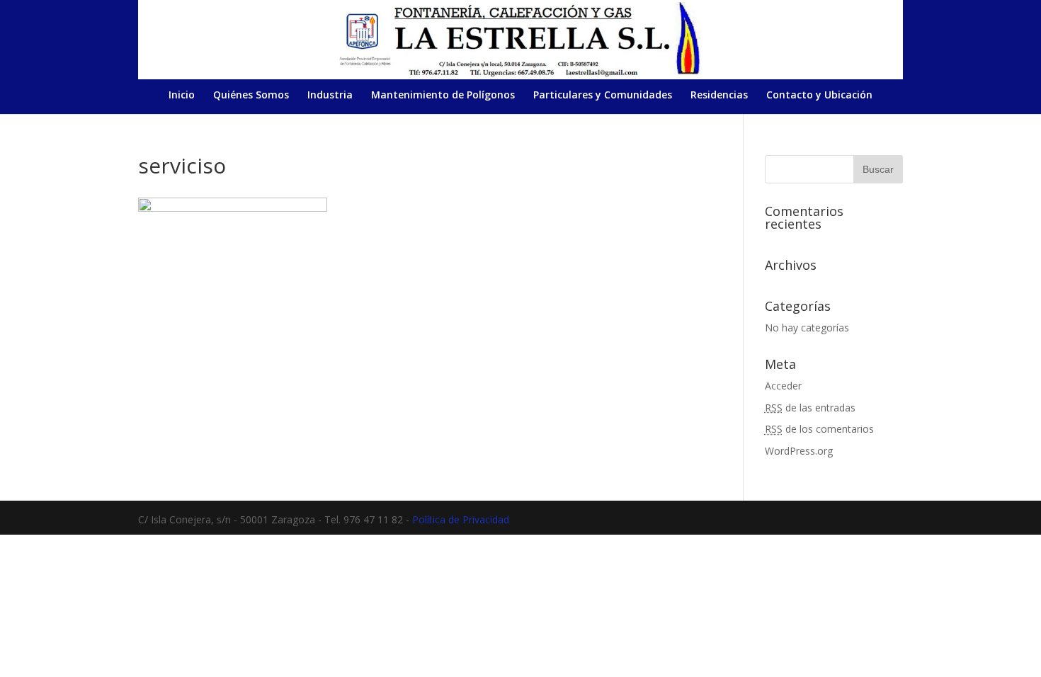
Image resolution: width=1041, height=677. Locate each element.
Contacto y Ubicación (819, 95)
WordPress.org (799, 450)
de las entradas (810, 407)
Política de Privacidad (460, 519)
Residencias (719, 95)
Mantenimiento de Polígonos (443, 95)
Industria (330, 95)
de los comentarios (819, 429)
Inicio (182, 95)
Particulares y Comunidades (602, 95)
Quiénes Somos (251, 95)
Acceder (783, 385)
